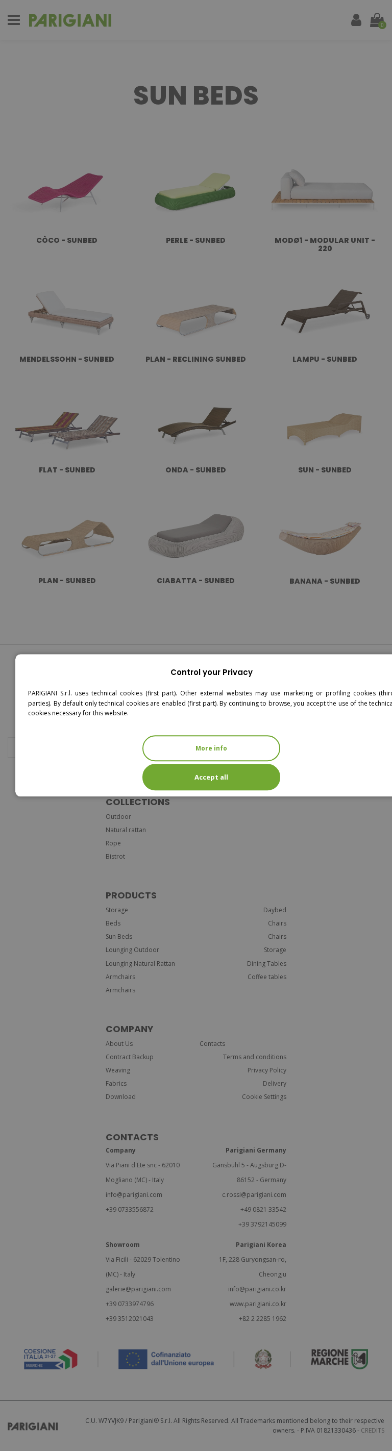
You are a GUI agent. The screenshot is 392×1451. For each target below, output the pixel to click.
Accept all (211, 777)
